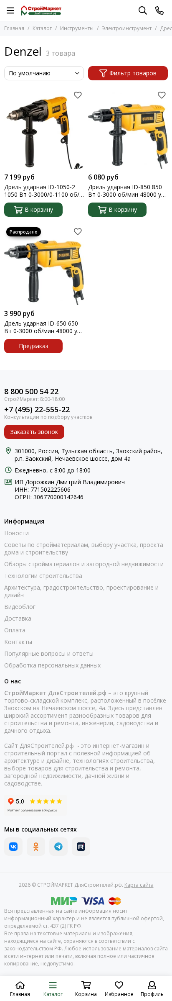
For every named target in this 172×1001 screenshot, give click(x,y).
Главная (14, 28)
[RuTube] (81, 846)
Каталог (42, 28)
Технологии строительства (43, 576)
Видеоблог (19, 607)
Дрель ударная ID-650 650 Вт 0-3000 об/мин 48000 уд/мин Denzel (43, 327)
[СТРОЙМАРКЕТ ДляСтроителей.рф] (41, 10)
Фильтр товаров (133, 73)
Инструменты (77, 28)
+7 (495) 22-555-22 (37, 409)
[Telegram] (58, 846)
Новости (16, 533)
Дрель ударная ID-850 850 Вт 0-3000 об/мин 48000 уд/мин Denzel (127, 190)
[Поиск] (142, 10)
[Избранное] (77, 95)
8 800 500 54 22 (31, 391)
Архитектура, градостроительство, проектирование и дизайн (81, 591)
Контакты (18, 642)
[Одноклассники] (36, 846)
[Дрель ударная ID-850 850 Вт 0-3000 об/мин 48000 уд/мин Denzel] (128, 129)
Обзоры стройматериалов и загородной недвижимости (84, 564)
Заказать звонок (34, 432)
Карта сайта (139, 884)
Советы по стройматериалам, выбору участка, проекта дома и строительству (83, 548)
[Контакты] (159, 10)
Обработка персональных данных (52, 665)
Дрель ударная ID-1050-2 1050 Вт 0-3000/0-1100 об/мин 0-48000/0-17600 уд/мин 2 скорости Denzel (44, 190)
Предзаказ (33, 346)
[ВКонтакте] (13, 846)
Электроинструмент (127, 28)
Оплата (14, 630)
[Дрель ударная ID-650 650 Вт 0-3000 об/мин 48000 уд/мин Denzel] (44, 265)
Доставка (17, 618)
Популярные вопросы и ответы (49, 653)
